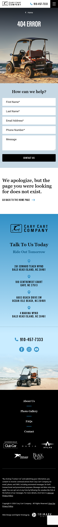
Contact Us (29, 158)
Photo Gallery (29, 411)
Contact (29, 431)
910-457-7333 (41, 4)
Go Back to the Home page (16, 199)
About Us (29, 401)
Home (30, 12)
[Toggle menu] (54, 3)
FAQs (29, 421)
